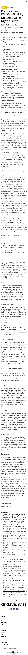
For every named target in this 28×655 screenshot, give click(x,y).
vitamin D (21, 276)
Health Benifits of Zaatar (10, 558)
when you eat (7, 155)
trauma (3, 145)
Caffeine (8, 395)
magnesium (17, 329)
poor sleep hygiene (16, 145)
